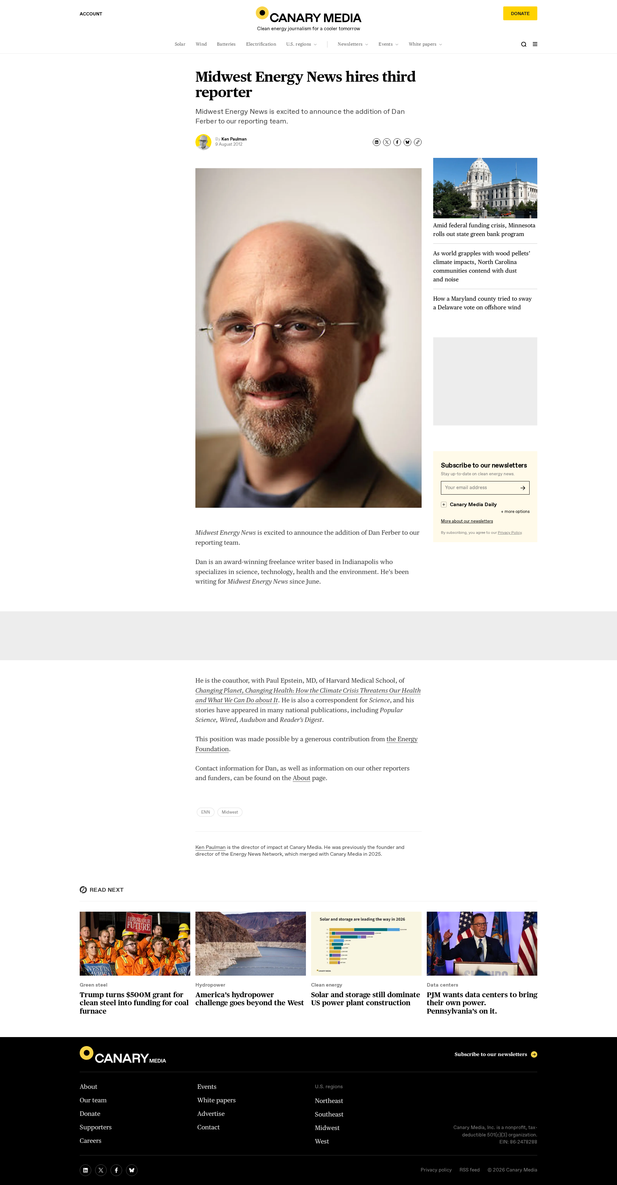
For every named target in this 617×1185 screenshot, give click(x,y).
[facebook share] (397, 142)
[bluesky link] (132, 1170)
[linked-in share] (376, 142)
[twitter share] (387, 142)
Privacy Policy (510, 532)
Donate (520, 14)
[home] (309, 14)
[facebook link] (116, 1170)
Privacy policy (436, 1170)
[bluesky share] (407, 142)
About (301, 778)
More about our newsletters (467, 521)
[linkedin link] (85, 1170)
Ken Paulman (210, 847)
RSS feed (470, 1170)
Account (91, 14)
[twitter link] (101, 1170)
